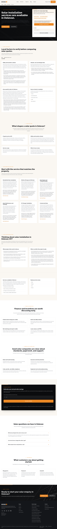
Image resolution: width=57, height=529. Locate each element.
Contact (34, 1)
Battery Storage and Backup (35, 505)
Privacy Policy (21, 510)
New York (8, 4)
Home (18, 1)
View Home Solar (5, 195)
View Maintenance (6, 221)
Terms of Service (21, 512)
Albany (32, 282)
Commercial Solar (34, 507)
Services (21, 1)
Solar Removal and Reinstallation (36, 520)
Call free (53, 1)
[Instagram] (9, 511)
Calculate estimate (28, 401)
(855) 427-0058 (47, 1)
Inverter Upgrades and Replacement (37, 512)
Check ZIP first (47, 509)
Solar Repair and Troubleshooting (36, 521)
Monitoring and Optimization (35, 513)
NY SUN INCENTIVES (34, 95)
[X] (4, 511)
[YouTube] (11, 511)
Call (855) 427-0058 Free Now (44, 24)
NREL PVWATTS (33, 101)
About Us (27, 1)
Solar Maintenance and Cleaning (36, 518)
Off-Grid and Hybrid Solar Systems (36, 515)
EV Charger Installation (35, 509)
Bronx (32, 285)
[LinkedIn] (6, 511)
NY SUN (32, 93)
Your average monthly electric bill (10, 394)
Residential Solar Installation (35, 517)
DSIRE (32, 99)
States (5, 4)
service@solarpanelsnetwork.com (49, 507)
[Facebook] (2, 511)
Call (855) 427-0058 (5, 26)
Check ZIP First (13, 26)
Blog (31, 1)
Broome (32, 287)
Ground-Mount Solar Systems (36, 510)
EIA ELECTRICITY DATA (34, 97)
